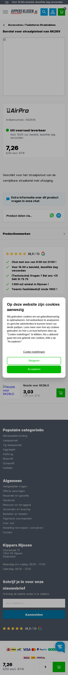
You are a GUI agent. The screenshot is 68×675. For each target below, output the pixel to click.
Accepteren (34, 369)
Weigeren (34, 360)
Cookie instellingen (34, 352)
